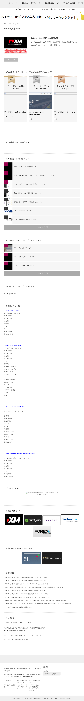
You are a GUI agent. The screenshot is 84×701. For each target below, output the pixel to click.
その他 (6, 392)
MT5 (5, 329)
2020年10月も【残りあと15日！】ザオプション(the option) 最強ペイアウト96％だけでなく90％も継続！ (36, 600)
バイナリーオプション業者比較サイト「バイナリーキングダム (22, 635)
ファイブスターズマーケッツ (24, 265)
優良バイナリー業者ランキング (31, 3)
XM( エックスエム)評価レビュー (25, 166)
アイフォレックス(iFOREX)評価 (25, 219)
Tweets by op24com (10, 294)
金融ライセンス (8, 434)
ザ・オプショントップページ (12, 348)
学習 (5, 395)
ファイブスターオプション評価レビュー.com (17, 623)
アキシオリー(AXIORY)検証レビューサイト (29, 202)
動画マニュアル (9, 442)
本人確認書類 (8, 358)
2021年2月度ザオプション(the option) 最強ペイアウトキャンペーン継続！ (27, 577)
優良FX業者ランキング (51, 3)
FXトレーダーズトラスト (22, 211)
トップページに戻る (11, 59)
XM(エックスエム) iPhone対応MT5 (44, 38)
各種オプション (8, 382)
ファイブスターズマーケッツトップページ (16, 458)
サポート (6, 437)
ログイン (6, 426)
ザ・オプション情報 (69, 3)
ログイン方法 (8, 318)
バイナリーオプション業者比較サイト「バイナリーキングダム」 (57, 9)
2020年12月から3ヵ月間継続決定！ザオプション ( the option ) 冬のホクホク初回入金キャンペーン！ (35, 587)
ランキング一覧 (42, 227)
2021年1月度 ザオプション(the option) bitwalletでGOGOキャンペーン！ (26, 590)
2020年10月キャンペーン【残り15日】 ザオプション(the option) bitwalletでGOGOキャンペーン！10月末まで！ (38, 604)
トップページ (13, 3)
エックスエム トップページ (12, 313)
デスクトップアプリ (10, 369)
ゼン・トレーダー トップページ (13, 411)
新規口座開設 (8, 316)
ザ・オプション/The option (23, 248)
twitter (82, 3)
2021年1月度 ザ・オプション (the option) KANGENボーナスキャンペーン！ (27, 584)
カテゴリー (46, 671)
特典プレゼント (8, 334)
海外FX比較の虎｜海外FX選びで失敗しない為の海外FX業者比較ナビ (24, 628)
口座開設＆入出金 (9, 379)
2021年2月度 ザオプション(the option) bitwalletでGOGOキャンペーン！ (26, 580)
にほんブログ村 (42, 494)
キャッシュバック (9, 431)
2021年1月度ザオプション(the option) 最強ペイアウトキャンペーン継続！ (27, 594)
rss (79, 3)
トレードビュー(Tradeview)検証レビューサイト (30, 184)
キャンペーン (8, 377)
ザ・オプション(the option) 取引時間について (18, 607)
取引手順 (6, 429)
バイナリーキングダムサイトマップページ (20, 9)
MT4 (5, 326)
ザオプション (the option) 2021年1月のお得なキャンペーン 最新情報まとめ (27, 597)
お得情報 (6, 416)
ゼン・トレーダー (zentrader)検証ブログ (16, 640)
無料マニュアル (8, 439)
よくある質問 (8, 387)
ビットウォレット (9, 385)
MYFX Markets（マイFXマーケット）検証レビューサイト (34, 175)
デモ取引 (6, 364)
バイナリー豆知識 (9, 390)
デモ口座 (6, 424)
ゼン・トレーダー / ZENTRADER (25, 257)
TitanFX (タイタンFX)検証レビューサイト (28, 193)
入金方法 (6, 321)
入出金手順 (7, 421)
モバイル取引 (8, 474)
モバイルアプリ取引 (10, 366)
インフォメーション (10, 374)
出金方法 (6, 323)
